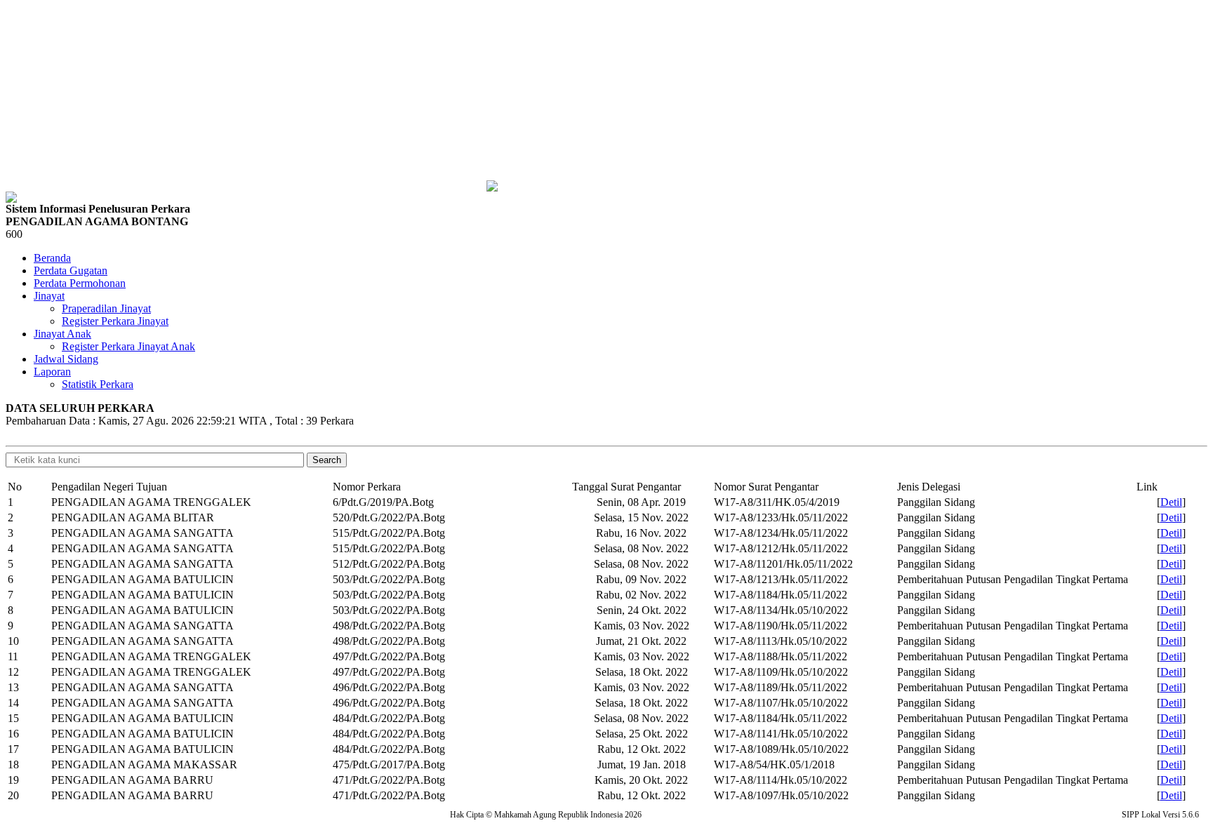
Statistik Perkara (97, 384)
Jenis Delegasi (928, 487)
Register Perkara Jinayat (115, 321)
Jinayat (49, 296)
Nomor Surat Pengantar (766, 487)
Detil (1171, 502)
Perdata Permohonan (80, 283)
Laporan (52, 372)
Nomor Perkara (367, 487)
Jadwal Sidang (66, 359)
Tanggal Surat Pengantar (626, 487)
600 (14, 234)
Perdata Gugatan (70, 270)
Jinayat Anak (62, 334)
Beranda (52, 258)
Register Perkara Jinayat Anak (128, 346)
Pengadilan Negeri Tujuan (109, 487)
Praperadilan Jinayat (106, 308)
